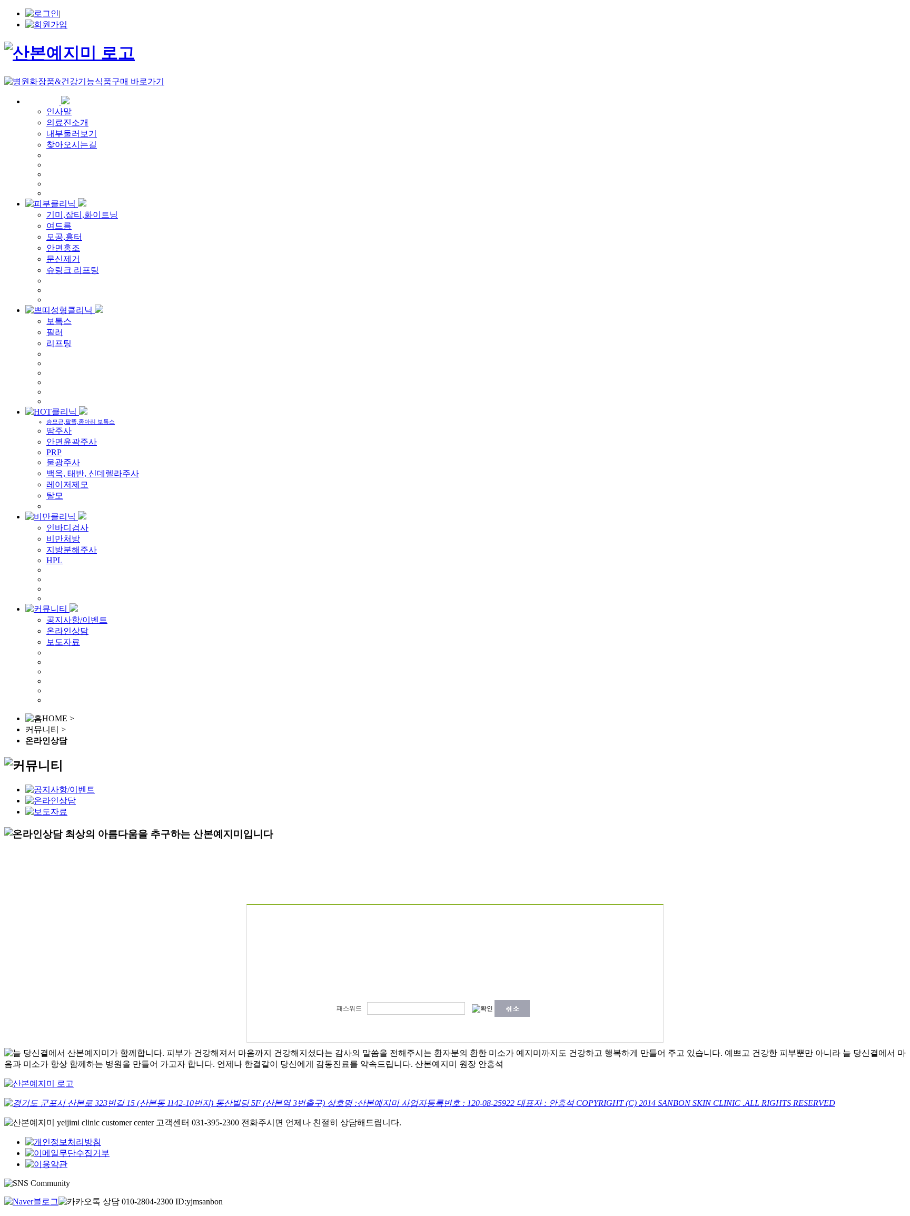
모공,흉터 (64, 236)
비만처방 (63, 538)
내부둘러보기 (71, 133)
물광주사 (63, 462)
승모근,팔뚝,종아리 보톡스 (80, 421)
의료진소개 (67, 122)
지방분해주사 (71, 549)
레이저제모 (67, 484)
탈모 (54, 495)
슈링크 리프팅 (72, 270)
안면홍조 (63, 247)
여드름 (59, 225)
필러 (54, 332)
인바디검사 (67, 527)
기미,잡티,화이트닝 (82, 214)
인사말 (59, 111)
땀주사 (59, 430)
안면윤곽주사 (71, 441)
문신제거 (63, 258)
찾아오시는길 (71, 144)
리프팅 (59, 343)
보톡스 (59, 321)
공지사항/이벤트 (76, 619)
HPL (54, 560)
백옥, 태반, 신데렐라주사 (92, 473)
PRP (54, 452)
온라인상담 (67, 630)
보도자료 (63, 642)
